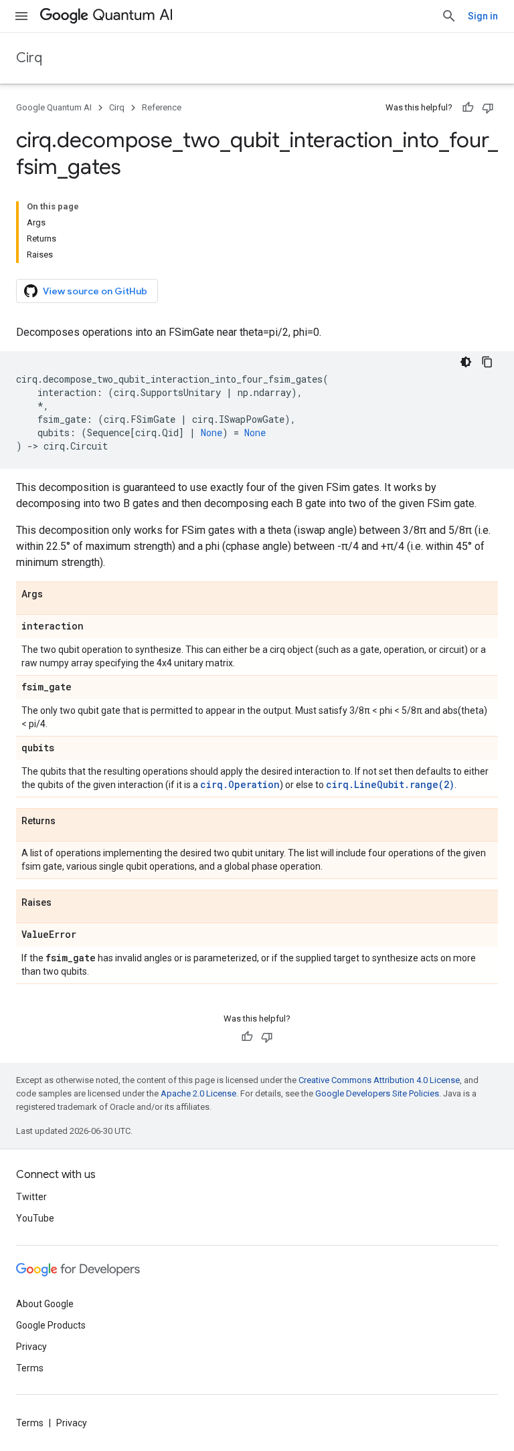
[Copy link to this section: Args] (56, 595)
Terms (30, 1368)
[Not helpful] (488, 108)
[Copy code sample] (487, 362)
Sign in (483, 16)
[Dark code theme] (466, 362)
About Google (45, 1303)
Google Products (51, 1325)
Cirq (29, 58)
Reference (161, 107)
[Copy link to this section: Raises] (65, 903)
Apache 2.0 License (198, 1093)
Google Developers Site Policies (377, 1093)
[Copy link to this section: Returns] (69, 821)
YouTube (35, 1218)
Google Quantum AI (54, 107)
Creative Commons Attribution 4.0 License (379, 1080)
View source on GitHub (95, 291)
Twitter (31, 1196)
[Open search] (449, 16)
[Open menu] (21, 16)
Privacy (31, 1346)
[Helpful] (468, 108)
